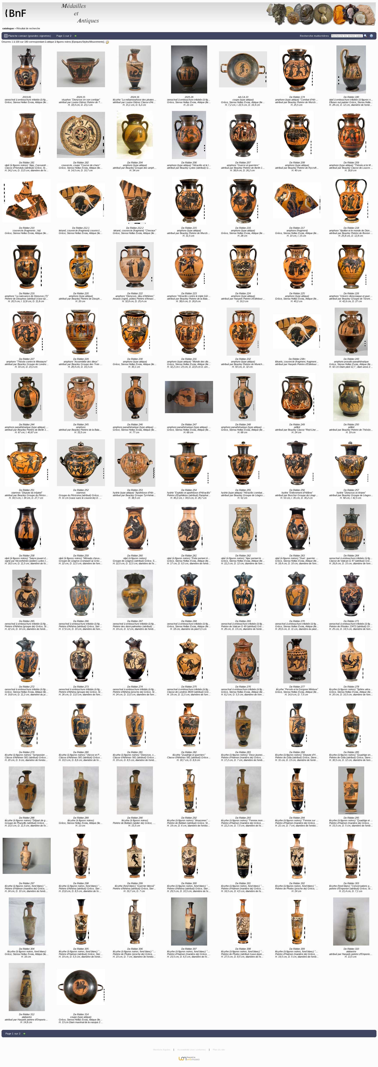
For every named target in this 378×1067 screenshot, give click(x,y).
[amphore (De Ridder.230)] (135, 332)
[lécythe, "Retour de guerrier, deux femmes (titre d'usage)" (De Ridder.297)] (27, 856)
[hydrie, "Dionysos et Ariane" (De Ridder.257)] (351, 463)
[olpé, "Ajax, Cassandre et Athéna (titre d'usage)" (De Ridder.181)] (27, 135)
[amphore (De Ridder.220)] (81, 266)
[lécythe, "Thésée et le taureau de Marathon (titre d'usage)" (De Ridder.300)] (189, 856)
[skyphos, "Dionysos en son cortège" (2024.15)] (81, 69)
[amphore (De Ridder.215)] (189, 201)
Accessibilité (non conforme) (191, 1049)
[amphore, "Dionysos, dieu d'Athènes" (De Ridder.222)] (135, 266)
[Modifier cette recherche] (107, 42)
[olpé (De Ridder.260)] (135, 528)
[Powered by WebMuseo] (189, 1058)
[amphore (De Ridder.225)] (297, 266)
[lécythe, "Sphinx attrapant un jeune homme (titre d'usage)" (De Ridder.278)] (351, 659)
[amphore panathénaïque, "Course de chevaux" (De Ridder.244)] (27, 397)
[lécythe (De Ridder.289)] (81, 790)
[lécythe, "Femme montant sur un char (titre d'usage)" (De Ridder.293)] (243, 790)
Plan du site (219, 1049)
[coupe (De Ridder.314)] (81, 987)
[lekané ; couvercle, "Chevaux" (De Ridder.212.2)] (135, 201)
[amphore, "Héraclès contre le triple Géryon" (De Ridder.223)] (189, 266)
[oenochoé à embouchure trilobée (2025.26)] (189, 69)
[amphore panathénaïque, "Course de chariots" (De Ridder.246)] (135, 397)
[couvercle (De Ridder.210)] (27, 201)
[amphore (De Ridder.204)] (135, 135)
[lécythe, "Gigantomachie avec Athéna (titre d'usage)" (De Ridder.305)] (81, 921)
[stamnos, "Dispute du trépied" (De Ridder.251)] (27, 463)
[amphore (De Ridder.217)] (297, 201)
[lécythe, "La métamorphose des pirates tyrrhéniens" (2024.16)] (135, 69)
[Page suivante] (76, 36)
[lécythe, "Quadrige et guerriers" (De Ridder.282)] (189, 725)
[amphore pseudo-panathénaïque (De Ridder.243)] (351, 332)
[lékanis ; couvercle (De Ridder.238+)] (297, 332)
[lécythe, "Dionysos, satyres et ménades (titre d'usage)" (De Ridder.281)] (135, 725)
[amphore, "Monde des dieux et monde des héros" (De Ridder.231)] (189, 332)
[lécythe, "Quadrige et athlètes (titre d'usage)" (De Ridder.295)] (351, 790)
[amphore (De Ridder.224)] (243, 266)
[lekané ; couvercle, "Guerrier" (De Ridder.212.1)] (81, 201)
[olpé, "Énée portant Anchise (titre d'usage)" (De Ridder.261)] (189, 528)
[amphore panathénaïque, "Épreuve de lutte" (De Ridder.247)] (189, 397)
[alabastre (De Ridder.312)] (27, 987)
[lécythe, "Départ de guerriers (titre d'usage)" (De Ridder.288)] (27, 790)
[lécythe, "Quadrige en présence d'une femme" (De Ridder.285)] (351, 725)
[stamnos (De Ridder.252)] (81, 463)
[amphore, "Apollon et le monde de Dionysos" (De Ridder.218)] (351, 201)
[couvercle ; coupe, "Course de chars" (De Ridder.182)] (81, 135)
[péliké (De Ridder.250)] (351, 397)
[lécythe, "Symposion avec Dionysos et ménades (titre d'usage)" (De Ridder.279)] (27, 725)
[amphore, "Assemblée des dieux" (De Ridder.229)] (81, 332)
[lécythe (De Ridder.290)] (135, 790)
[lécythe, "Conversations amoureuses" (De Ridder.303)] (351, 856)
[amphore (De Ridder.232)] (243, 332)
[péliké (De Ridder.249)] (297, 397)
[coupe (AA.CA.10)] (243, 69)
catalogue (8, 28)
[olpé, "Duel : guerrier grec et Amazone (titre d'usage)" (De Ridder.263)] (297, 528)
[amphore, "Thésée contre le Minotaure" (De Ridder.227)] (27, 332)
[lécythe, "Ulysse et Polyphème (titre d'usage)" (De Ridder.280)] (81, 725)
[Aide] (372, 36)
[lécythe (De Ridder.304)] (27, 921)
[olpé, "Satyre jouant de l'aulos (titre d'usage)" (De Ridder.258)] (27, 528)
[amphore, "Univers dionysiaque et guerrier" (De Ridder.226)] (351, 266)
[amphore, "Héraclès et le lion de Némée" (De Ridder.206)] (189, 135)
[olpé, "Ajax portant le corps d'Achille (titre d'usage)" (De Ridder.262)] (243, 528)
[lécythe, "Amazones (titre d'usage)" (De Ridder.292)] (189, 790)
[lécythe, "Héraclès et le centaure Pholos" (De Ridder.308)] (243, 921)
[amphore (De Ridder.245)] (81, 397)
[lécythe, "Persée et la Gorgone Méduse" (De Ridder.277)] (297, 659)
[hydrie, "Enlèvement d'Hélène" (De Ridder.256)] (297, 463)
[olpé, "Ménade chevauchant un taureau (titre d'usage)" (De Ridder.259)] (81, 528)
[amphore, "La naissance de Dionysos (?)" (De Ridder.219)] (27, 266)
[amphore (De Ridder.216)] (243, 201)
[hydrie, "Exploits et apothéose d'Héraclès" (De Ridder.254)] (189, 463)
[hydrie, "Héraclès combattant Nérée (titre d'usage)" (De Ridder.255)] (243, 463)
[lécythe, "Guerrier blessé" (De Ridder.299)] (135, 856)
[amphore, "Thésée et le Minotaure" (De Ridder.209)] (351, 135)
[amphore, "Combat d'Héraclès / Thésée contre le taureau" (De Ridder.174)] (297, 69)
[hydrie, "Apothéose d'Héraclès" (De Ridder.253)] (135, 463)
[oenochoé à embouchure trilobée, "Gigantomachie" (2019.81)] (27, 69)
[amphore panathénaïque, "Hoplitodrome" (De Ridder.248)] (243, 397)
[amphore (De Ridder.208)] (297, 135)
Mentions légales (162, 1049)
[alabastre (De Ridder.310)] (351, 921)
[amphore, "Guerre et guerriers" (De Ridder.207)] (243, 135)
